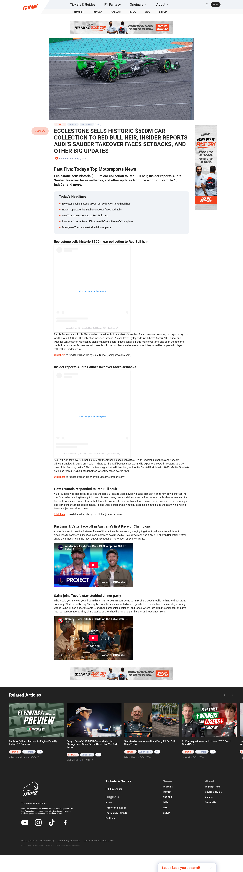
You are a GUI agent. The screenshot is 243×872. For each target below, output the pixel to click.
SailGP (163, 11)
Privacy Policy (47, 840)
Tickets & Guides (82, 4)
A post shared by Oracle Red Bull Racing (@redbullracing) (92, 328)
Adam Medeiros (17, 757)
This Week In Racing (115, 807)
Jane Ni (186, 757)
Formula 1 (78, 11)
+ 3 (98, 124)
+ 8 (213, 752)
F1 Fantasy (112, 4)
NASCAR (116, 11)
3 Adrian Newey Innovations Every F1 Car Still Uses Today (150, 743)
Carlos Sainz (86, 124)
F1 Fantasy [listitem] (29, 752)
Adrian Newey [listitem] (145, 752)
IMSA (133, 11)
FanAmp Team (66, 158)
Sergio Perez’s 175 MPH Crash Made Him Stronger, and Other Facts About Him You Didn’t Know (93, 744)
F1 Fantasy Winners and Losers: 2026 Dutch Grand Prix (206, 743)
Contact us (210, 802)
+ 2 (98, 755)
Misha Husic (73, 760)
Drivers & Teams (213, 792)
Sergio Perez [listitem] (87, 755)
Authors (209, 797)
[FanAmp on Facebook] (65, 822)
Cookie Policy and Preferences (98, 840)
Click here (59, 354)
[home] (30, 7)
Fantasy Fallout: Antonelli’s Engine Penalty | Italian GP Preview (33, 743)
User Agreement (29, 840)
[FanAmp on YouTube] (24, 822)
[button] (138, 4)
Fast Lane (110, 818)
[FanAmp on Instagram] (38, 822)
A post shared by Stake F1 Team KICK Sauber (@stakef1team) (92, 453)
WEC (147, 11)
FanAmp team (212, 786)
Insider (108, 802)
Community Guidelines (69, 840)
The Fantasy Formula (116, 813)
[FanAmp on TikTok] (51, 822)
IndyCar (97, 11)
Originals (112, 797)
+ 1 (40, 752)
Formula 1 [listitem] (15, 752)
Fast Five (73, 124)
